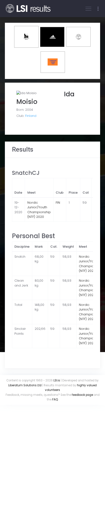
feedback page (82, 395)
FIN (58, 202)
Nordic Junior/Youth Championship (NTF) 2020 (39, 209)
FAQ (55, 399)
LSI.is (56, 380)
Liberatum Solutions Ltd (25, 385)
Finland (30, 115)
